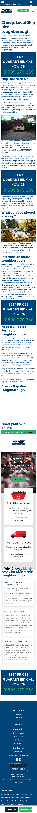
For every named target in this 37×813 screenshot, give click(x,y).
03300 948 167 (18, 752)
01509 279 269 (18, 72)
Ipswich (13, 804)
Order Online (11, 809)
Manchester (19, 798)
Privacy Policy (18, 736)
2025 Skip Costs (18, 733)
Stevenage (5, 804)
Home (5, 780)
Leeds (32, 794)
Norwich (28, 798)
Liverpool (4, 798)
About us (18, 718)
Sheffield (25, 794)
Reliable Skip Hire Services (18, 780)
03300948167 (23, 11)
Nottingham (15, 794)
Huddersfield (5, 801)
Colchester (30, 801)
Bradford (15, 801)
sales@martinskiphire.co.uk (18, 755)
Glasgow (21, 804)
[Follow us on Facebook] (17, 759)
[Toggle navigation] (33, 11)
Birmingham (5, 794)
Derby (22, 801)
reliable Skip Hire (15, 382)
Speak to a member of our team (17, 250)
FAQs (18, 721)
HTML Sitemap (19, 740)
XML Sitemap (18, 743)
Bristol (11, 798)
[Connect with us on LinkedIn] (19, 759)
